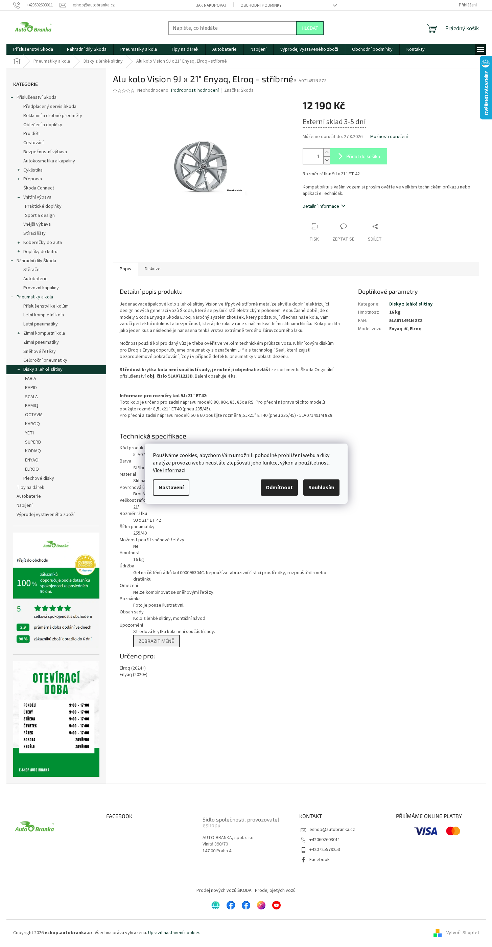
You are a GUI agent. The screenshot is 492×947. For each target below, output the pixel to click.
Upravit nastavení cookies (174, 932)
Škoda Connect (38, 188)
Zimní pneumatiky (41, 342)
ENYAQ (32, 460)
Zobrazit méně (156, 641)
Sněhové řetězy (39, 351)
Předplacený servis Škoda (49, 106)
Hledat (310, 28)
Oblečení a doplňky (42, 124)
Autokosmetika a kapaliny (49, 161)
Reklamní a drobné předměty (52, 115)
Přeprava (32, 179)
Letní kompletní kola (43, 315)
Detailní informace (321, 206)
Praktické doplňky (43, 206)
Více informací (169, 470)
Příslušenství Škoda (36, 97)
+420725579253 (324, 849)
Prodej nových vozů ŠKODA (224, 890)
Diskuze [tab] (153, 269)
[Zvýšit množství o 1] (326, 152)
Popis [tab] (125, 269)
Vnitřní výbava (37, 197)
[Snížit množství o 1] (326, 160)
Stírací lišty (34, 233)
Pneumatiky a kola (35, 297)
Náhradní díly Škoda (36, 260)
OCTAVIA (34, 414)
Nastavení (171, 487)
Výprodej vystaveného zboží (45, 514)
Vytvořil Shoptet (462, 932)
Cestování (33, 142)
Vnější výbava (37, 224)
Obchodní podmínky (261, 5)
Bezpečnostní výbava (45, 152)
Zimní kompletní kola (44, 333)
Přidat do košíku (363, 156)
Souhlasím (321, 487)
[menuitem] (33, 49)
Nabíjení (24, 505)
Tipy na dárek (30, 487)
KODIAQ (33, 451)
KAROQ (32, 424)
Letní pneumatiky (40, 324)
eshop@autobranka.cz (332, 829)
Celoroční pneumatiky (45, 360)
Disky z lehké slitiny (43, 369)
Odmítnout (279, 487)
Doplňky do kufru (40, 251)
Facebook (319, 859)
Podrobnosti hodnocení (195, 90)
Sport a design (40, 215)
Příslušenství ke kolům (46, 306)
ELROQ (32, 469)
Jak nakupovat (211, 5)
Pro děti (31, 133)
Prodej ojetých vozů (275, 890)
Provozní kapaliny (41, 288)
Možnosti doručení (389, 137)
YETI (29, 433)
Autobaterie (35, 278)
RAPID (31, 387)
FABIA (30, 378)
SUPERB (33, 442)
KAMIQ (31, 405)
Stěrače (31, 269)
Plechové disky (38, 478)
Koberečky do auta (42, 242)
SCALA (31, 396)
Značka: (239, 90)
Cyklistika (33, 170)
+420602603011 (324, 839)
